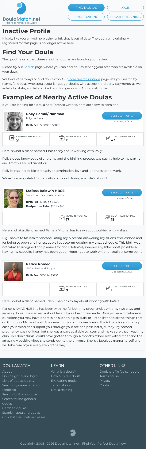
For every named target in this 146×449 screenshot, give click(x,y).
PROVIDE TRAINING (125, 17)
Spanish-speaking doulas (21, 412)
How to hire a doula (65, 376)
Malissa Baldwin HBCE (45, 191)
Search (29, 67)
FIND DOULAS (86, 8)
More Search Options (84, 79)
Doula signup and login (20, 376)
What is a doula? (63, 371)
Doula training (61, 390)
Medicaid (9, 390)
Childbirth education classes (23, 417)
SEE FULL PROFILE (122, 115)
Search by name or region (21, 385)
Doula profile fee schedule (119, 371)
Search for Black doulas (19, 394)
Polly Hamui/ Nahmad (45, 114)
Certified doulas (14, 408)
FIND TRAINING (86, 17)
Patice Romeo (38, 264)
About (7, 371)
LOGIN (125, 8)
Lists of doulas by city (18, 380)
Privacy (105, 380)
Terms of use (109, 376)
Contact (106, 385)
